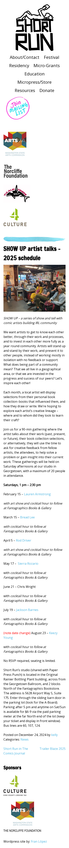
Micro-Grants (47, 65)
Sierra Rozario (28, 563)
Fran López (39, 841)
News (25, 739)
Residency (19, 65)
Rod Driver (24, 540)
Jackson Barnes (27, 610)
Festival (51, 57)
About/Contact (24, 57)
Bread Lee (27, 517)
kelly (54, 735)
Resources (25, 90)
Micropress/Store (34, 82)
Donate (46, 90)
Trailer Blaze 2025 (52, 749)
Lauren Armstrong (37, 494)
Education (35, 74)
